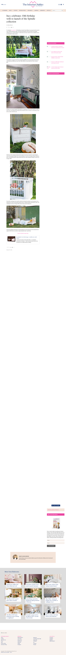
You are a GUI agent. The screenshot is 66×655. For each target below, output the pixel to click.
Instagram (51, 638)
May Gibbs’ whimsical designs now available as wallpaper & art (52, 600)
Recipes (34, 644)
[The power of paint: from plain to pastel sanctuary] (33, 574)
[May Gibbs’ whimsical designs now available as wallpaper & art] (52, 589)
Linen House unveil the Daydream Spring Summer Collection (32, 600)
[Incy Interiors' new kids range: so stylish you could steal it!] (22, 239)
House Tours (20, 639)
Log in (11, 652)
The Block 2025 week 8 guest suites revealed (12, 599)
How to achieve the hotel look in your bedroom (52, 615)
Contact (2, 638)
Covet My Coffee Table (37, 638)
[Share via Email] (12, 27)
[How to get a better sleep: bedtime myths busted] (52, 574)
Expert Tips (35, 639)
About (2, 637)
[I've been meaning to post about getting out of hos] (61, 144)
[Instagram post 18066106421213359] (50, 79)
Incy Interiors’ (13, 30)
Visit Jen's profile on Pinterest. (53, 509)
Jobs (2, 642)
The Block (35, 641)
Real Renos (20, 641)
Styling (19, 643)
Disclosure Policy (4, 644)
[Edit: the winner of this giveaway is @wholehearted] (50, 273)
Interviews (19, 642)
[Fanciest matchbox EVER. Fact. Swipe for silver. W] (56, 428)
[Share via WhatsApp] (10, 27)
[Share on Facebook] (7, 27)
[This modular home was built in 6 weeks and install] (61, 235)
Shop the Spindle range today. (22, 233)
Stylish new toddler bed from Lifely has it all (12, 585)
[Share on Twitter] (13, 27)
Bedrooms (35, 637)
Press (2, 641)
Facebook (51, 637)
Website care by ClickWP (5, 652)
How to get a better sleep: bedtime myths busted (52, 585)
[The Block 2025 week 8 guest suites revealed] (13, 589)
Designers (19, 644)
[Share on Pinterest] (8, 27)
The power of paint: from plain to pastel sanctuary (32, 585)
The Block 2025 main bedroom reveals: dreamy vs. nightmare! (12, 616)
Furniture (34, 643)
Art (33, 642)
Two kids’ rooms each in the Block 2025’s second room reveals (32, 616)
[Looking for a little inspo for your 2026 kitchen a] (56, 93)
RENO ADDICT (20, 637)
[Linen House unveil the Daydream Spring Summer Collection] (33, 589)
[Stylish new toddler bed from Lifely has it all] (13, 574)
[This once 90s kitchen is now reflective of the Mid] (61, 458)
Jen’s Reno (19, 638)
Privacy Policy (3, 643)
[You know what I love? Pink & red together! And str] (50, 430)
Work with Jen (3, 639)
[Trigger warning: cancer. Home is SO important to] (56, 312)
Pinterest (51, 639)
